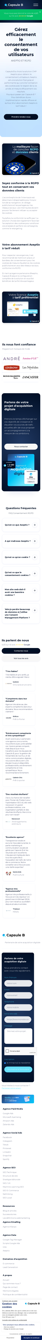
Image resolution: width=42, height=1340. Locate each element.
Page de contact (10, 1287)
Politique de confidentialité (15, 1295)
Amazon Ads (8, 1121)
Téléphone (9, 1002)
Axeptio (6, 1251)
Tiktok (5, 1145)
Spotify (6, 1159)
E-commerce (8, 1264)
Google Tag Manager (12, 1240)
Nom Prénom (10, 978)
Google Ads (8, 1114)
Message (8, 1026)
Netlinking (8, 1194)
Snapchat (7, 1156)
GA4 (5, 1247)
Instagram (7, 1141)
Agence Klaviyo (9, 1227)
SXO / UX (6, 1183)
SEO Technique (9, 1172)
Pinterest (7, 1148)
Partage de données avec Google (14, 1329)
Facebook (7, 1137)
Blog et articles (9, 1211)
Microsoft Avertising (12, 1117)
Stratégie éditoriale (11, 1180)
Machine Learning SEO (13, 1187)
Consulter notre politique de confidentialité (14, 1320)
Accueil (6, 1280)
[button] (35, 5)
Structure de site (10, 1176)
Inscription (9, 1059)
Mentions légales (10, 1291)
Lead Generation (10, 1267)
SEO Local (7, 1198)
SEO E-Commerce (11, 1191)
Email (6, 990)
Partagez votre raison (11, 1088)
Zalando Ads (8, 1125)
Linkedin (7, 1152)
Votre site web (10, 1014)
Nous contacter (21, 447)
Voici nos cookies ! (9, 1327)
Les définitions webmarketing (16, 1218)
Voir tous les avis (21, 658)
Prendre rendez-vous (21, 117)
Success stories (9, 1214)
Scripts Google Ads (11, 1243)
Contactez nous (21, 651)
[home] (16, 5)
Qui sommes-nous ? (12, 1284)
